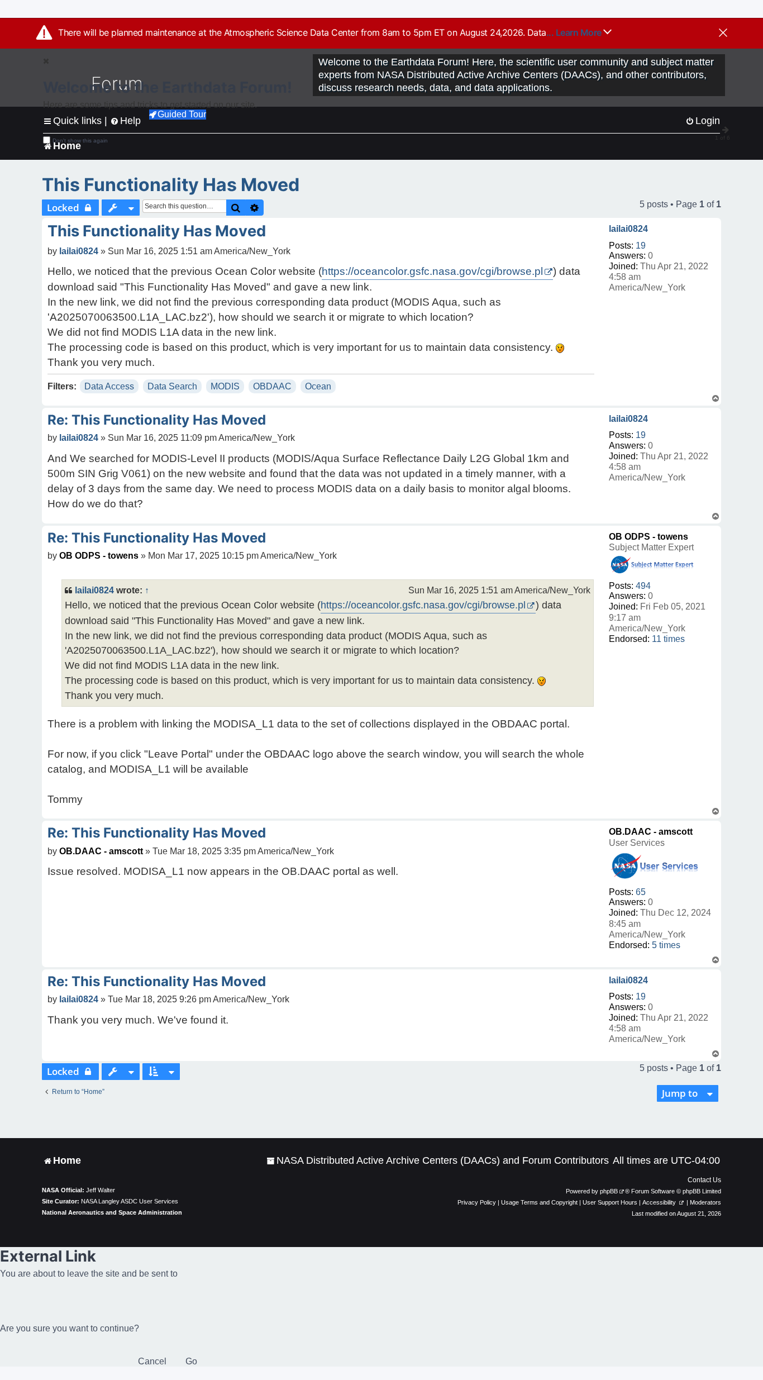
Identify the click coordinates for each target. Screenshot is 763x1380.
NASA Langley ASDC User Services (129, 1201)
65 (641, 892)
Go (191, 1361)
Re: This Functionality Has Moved (156, 420)
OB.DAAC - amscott (651, 831)
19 (641, 245)
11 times (668, 639)
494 (643, 586)
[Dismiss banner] (723, 33)
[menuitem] (437, 1161)
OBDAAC (272, 386)
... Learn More (575, 32)
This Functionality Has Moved (170, 185)
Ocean (318, 386)
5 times (666, 945)
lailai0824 (628, 229)
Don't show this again (80, 140)
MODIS (225, 386)
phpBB (609, 1191)
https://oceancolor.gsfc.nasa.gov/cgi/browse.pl (432, 271)
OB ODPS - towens (648, 536)
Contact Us (704, 1180)
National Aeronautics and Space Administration (112, 1212)
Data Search (172, 386)
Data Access (109, 386)
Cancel (152, 1361)
